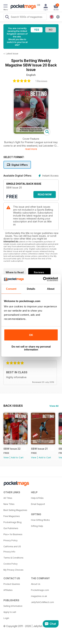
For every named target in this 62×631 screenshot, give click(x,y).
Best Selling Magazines (15, 510)
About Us (35, 584)
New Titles (8, 504)
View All (54, 405)
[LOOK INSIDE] (31, 132)
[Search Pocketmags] (7, 17)
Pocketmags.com (40, 590)
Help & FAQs (37, 498)
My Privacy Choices (13, 570)
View (6, 457)
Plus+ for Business (12, 534)
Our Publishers (10, 528)
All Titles (7, 498)
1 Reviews (41, 81)
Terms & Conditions (13, 557)
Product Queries (11, 584)
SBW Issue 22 (11, 448)
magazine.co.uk (39, 596)
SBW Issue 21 (39, 448)
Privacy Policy (10, 540)
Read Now (45, 194)
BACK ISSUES (13, 405)
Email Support (38, 504)
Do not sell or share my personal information (31, 348)
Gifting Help (37, 526)
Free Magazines (11, 516)
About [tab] (51, 288)
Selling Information (12, 606)
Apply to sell (9, 612)
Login (6, 618)
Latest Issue (12, 53)
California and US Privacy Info (12, 549)
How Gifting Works (40, 520)
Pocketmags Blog (12, 522)
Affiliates (8, 590)
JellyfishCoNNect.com (42, 602)
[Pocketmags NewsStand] (22, 6)
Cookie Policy (10, 563)
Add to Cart (17, 457)
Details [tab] (31, 288)
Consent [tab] (11, 288)
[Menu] (5, 6)
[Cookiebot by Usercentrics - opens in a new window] (43, 279)
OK (31, 334)
